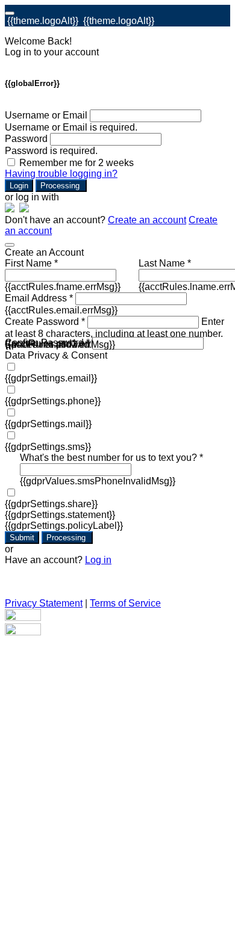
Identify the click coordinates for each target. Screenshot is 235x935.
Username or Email (46, 115)
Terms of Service (125, 603)
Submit (22, 537)
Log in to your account (52, 52)
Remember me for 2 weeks (76, 163)
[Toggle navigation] (9, 13)
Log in (98, 560)
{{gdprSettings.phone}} (53, 401)
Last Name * (165, 263)
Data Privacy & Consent (56, 355)
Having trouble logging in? (61, 173)
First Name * (31, 263)
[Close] (9, 245)
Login (19, 185)
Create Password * (45, 321)
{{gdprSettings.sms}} (48, 447)
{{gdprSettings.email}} (51, 378)
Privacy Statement (44, 603)
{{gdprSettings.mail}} (48, 424)
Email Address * (39, 298)
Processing (61, 185)
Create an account (147, 220)
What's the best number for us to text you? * (111, 457)
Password (26, 139)
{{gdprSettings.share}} (51, 504)
